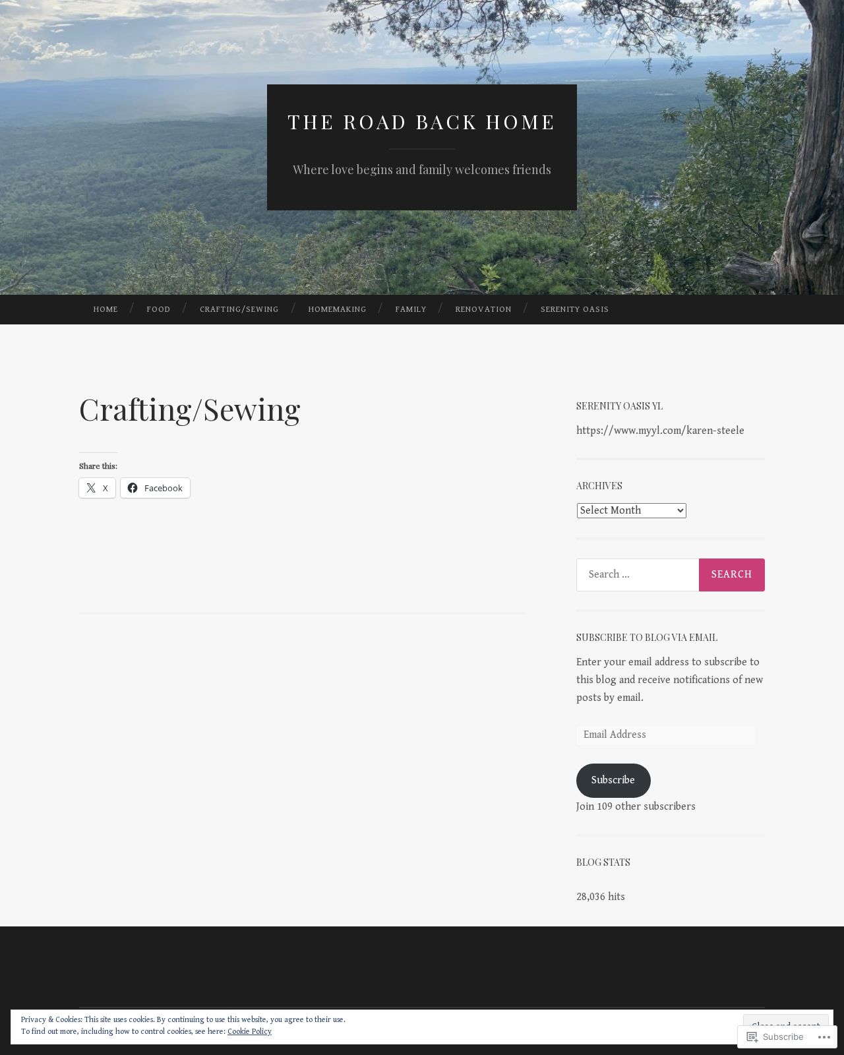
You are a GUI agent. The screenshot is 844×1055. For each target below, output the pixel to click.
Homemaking (338, 310)
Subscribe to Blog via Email (646, 637)
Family (411, 310)
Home (106, 310)
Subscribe (613, 780)
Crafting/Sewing (239, 310)
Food (159, 310)
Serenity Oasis (575, 310)
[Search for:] (670, 574)
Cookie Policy (249, 1031)
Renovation (484, 310)
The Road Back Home (422, 121)
